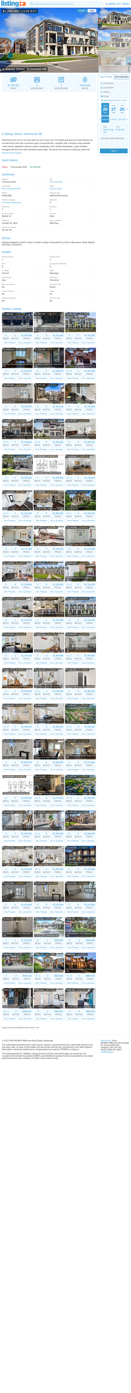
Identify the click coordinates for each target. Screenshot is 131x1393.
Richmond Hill (56, 182)
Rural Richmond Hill (11, 189)
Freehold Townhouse (11, 202)
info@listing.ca (107, 1052)
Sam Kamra (106, 1041)
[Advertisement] (49, 111)
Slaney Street (56, 189)
